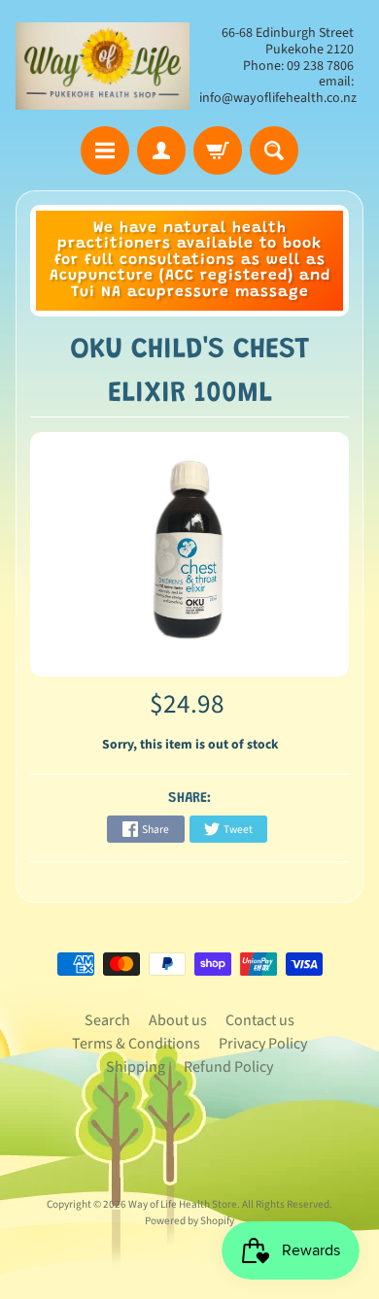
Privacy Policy (263, 1043)
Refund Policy (228, 1067)
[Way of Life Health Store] (103, 66)
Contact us (259, 1020)
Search (107, 1020)
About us (178, 1020)
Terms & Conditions (136, 1043)
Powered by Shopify (189, 1221)
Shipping (135, 1067)
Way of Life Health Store (182, 1204)
